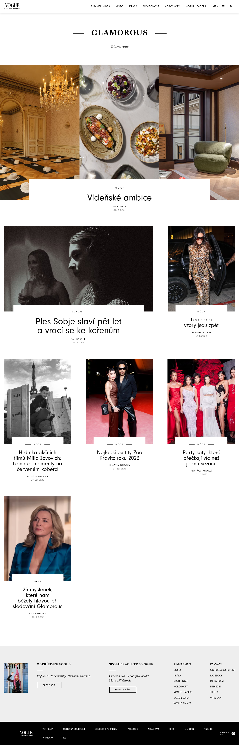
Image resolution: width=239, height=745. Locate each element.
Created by (224, 733)
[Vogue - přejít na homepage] (12, 6)
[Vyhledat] (231, 6)
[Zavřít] (235, 741)
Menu (216, 6)
